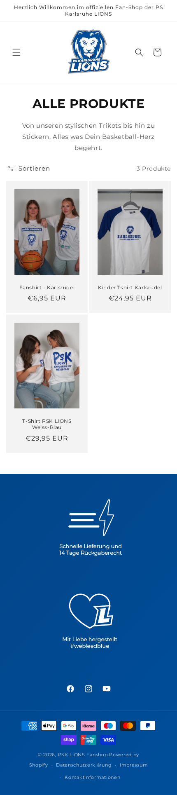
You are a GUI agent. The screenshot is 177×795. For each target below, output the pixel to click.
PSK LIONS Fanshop (83, 754)
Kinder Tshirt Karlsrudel (130, 287)
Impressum (134, 765)
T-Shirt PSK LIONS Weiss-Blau (46, 424)
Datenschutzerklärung (84, 765)
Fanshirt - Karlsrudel (47, 287)
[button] (16, 52)
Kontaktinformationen (92, 777)
